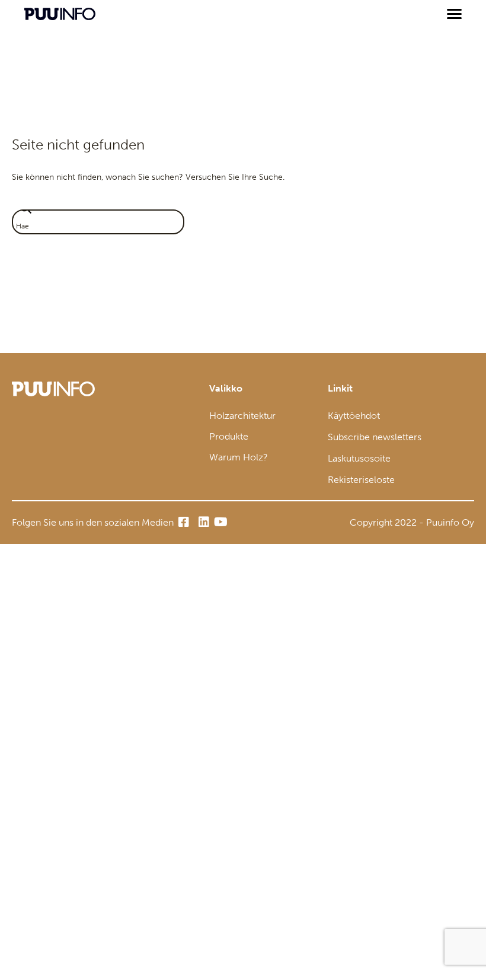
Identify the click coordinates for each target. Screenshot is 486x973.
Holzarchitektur (242, 415)
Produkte (228, 436)
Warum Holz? (238, 457)
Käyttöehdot (354, 415)
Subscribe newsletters (374, 437)
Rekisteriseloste (361, 479)
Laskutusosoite (359, 458)
